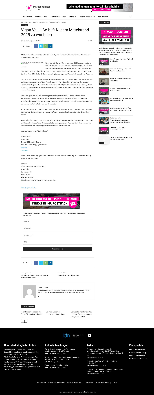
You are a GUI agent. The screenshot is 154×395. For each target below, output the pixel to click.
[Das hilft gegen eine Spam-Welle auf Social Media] (104, 61)
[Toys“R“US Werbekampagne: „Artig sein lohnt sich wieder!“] (104, 140)
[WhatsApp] (45, 46)
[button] (130, 16)
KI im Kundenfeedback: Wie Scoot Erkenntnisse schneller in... (31, 314)
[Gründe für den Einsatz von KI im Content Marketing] (116, 35)
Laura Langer (29, 40)
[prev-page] (22, 321)
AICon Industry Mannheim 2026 (56, 365)
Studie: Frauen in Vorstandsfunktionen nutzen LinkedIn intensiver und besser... (120, 120)
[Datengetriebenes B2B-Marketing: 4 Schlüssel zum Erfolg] (104, 100)
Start (22, 22)
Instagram (24, 150)
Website (24, 147)
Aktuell (101, 43)
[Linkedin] (50, 46)
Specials (102, 142)
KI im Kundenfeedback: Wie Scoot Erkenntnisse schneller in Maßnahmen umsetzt (62, 358)
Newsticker (28, 22)
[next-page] (25, 321)
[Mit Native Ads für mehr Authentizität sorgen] (104, 130)
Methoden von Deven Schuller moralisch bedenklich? (102, 362)
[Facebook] (36, 46)
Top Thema (102, 93)
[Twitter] (41, 46)
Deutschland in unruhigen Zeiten (69, 275)
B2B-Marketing (103, 103)
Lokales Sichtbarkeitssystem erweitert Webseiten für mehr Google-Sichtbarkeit (81, 314)
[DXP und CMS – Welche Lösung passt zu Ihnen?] (104, 91)
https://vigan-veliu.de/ (28, 188)
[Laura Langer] (22, 41)
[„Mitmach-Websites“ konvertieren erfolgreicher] (104, 81)
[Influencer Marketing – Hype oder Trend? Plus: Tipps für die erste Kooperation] (104, 71)
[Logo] (73, 336)
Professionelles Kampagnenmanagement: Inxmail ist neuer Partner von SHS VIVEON (105, 370)
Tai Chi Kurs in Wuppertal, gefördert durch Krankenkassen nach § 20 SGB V (60, 350)
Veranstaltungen (51, 354)
